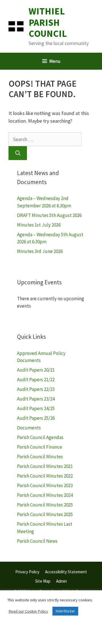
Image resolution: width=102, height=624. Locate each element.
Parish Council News (37, 541)
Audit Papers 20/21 (36, 370)
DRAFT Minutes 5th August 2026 (49, 215)
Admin (61, 581)
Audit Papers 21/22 (36, 379)
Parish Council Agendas (40, 437)
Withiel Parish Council (48, 22)
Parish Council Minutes (40, 456)
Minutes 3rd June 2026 (40, 251)
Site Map (42, 581)
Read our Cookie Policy (28, 611)
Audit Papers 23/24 (36, 399)
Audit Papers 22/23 (36, 389)
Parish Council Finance (39, 447)
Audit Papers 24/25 (36, 408)
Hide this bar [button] (65, 611)
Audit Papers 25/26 (36, 418)
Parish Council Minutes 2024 (45, 495)
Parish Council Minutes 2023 (45, 485)
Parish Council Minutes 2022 (45, 476)
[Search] (17, 153)
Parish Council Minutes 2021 (45, 466)
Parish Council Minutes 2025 (45, 505)
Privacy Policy (27, 571)
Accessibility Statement (66, 571)
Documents (29, 428)
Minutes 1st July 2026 (39, 225)
